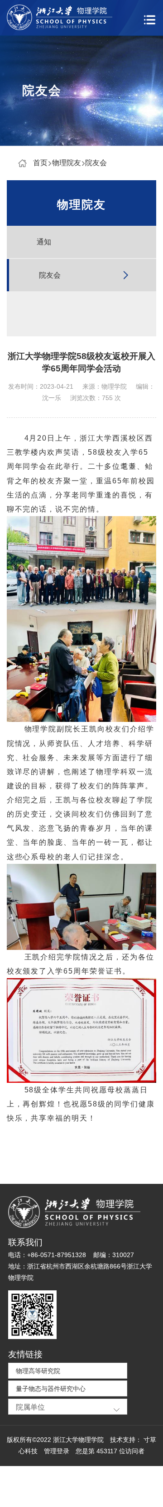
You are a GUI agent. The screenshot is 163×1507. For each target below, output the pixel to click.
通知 (44, 242)
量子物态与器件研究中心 (51, 1388)
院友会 (96, 163)
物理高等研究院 (38, 1371)
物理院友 (66, 163)
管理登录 (56, 1451)
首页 (40, 163)
